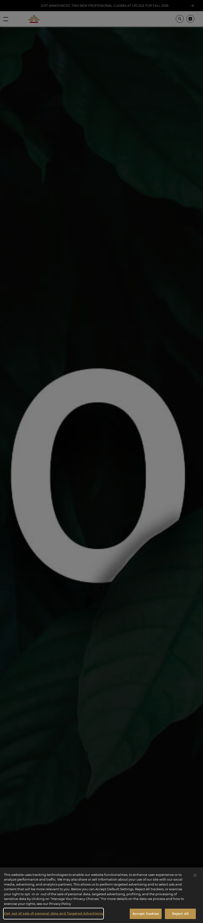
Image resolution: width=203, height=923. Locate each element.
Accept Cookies (145, 914)
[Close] (195, 875)
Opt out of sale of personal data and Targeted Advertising (53, 913)
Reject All (180, 914)
